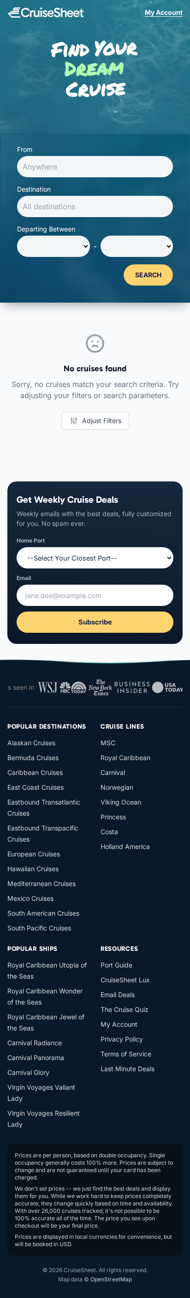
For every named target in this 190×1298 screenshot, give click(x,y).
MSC (108, 743)
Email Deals (118, 994)
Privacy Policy (122, 1039)
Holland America (125, 846)
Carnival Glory (28, 1072)
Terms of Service (126, 1054)
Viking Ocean (121, 802)
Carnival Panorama (35, 1057)
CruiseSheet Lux (125, 980)
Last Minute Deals (127, 1069)
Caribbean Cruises (35, 772)
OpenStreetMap (111, 1279)
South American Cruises (43, 913)
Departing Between (46, 229)
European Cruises (33, 854)
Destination (34, 189)
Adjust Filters (101, 420)
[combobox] (95, 166)
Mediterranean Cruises (41, 883)
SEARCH (148, 275)
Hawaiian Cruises (33, 869)
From (24, 149)
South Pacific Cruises (39, 928)
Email (24, 577)
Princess (113, 817)
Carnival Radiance (34, 1043)
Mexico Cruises (30, 898)
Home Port (31, 540)
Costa (109, 832)
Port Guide (116, 965)
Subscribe (95, 622)
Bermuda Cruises (33, 757)
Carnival (113, 772)
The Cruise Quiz (124, 1009)
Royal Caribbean (125, 757)
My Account (164, 12)
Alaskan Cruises (31, 743)
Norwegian (117, 787)
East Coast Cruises (35, 787)
